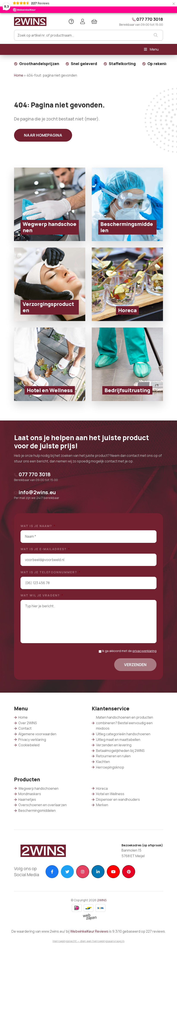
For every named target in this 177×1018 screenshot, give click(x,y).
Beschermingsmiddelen (37, 810)
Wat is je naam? (38, 526)
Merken (102, 804)
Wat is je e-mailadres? (45, 549)
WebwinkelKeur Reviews (89, 931)
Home (18, 75)
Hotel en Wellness (110, 793)
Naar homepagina (43, 135)
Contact (25, 728)
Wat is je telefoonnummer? (51, 572)
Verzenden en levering (113, 745)
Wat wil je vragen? (42, 595)
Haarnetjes (27, 799)
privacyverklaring (144, 651)
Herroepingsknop (110, 767)
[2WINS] (30, 21)
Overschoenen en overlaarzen (42, 804)
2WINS (101, 900)
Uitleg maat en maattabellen (118, 739)
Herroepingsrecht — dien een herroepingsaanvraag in (89, 941)
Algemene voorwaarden (37, 734)
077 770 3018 (141, 21)
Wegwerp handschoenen (38, 788)
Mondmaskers (29, 793)
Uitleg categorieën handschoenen (123, 734)
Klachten (103, 761)
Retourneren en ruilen (113, 756)
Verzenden (135, 664)
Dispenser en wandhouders (118, 799)
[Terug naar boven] (168, 1009)
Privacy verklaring (32, 739)
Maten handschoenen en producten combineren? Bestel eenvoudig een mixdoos (124, 723)
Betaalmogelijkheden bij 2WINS (120, 750)
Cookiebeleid (29, 745)
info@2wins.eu (36, 494)
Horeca (102, 788)
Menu (154, 49)
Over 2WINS (27, 723)
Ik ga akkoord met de (129, 651)
